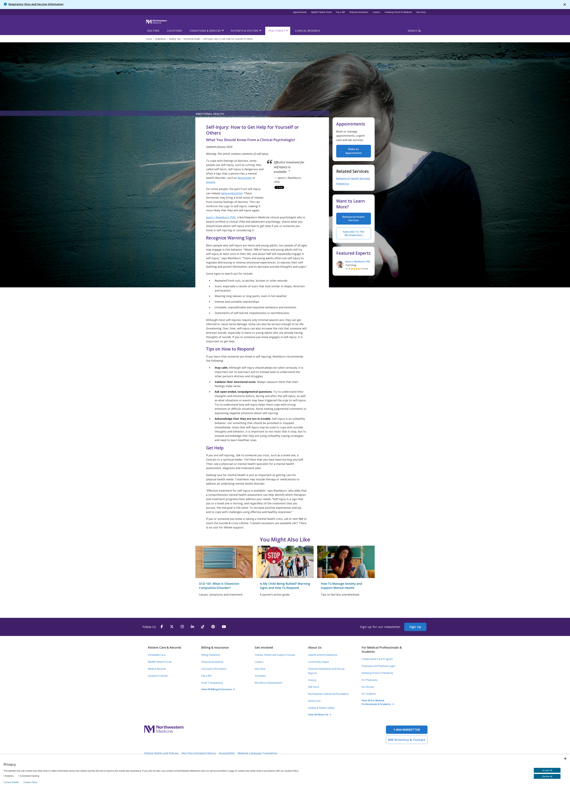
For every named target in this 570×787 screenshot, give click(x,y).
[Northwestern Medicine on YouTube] (223, 627)
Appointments (300, 12)
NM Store (313, 687)
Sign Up (415, 627)
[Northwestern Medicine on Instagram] (182, 627)
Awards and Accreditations (322, 654)
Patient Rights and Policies (161, 753)
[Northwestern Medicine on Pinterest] (213, 627)
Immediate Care (156, 654)
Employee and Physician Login (378, 666)
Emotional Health (210, 114)
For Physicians (369, 680)
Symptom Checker (158, 675)
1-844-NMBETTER (406, 730)
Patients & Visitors (244, 30)
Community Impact (318, 661)
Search (412, 30)
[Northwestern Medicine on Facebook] (161, 627)
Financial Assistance (358, 12)
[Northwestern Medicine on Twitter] (171, 627)
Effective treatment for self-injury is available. (289, 167)
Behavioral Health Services (353, 178)
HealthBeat (276, 30)
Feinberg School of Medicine (398, 12)
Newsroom (314, 700)
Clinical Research (307, 30)
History (312, 680)
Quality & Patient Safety (321, 707)
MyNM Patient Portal (321, 12)
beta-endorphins (232, 193)
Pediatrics (342, 183)
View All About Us (319, 714)
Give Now (421, 12)
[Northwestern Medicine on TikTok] (203, 627)
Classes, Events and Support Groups (275, 654)
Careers (376, 12)
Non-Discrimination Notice (199, 753)
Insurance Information (214, 668)
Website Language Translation (257, 753)
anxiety (210, 182)
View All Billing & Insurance (218, 689)
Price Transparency (212, 682)
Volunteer (260, 675)
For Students (369, 693)
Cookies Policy (30, 782)
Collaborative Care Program (377, 659)
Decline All (547, 776)
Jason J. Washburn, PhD (221, 217)
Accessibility (227, 753)
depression (245, 178)
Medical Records (157, 668)
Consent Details (11, 782)
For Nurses (368, 687)
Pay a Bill (340, 12)
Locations (174, 30)
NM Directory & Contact (406, 740)
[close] (564, 4)
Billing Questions (210, 654)
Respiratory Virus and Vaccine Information (35, 4)
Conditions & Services (205, 30)
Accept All (547, 770)
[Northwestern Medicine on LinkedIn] (192, 627)
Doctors (153, 30)
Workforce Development (268, 682)
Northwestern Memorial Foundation (328, 694)
